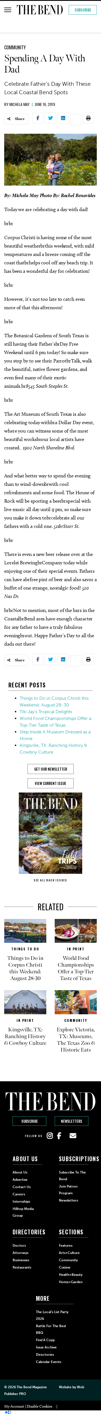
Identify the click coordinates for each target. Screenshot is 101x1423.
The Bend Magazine (32, 1387)
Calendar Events (48, 1362)
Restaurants (22, 1267)
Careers (19, 1194)
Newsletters (71, 1121)
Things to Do (25, 948)
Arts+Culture (69, 1253)
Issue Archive (46, 1347)
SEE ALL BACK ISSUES (50, 880)
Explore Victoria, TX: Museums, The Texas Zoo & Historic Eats (76, 1039)
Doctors (19, 1246)
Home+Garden (70, 1282)
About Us (20, 1172)
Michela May (19, 104)
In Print (75, 948)
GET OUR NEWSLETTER (50, 769)
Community (15, 47)
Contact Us (22, 1187)
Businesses (21, 1260)
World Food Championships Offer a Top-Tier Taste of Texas (76, 968)
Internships (21, 1201)
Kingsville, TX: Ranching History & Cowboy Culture (25, 1036)
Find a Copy (45, 1340)
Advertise (20, 1180)
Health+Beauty (70, 1275)
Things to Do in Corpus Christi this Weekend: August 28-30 (25, 968)
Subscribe (83, 10)
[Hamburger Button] (7, 10)
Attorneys (20, 1253)
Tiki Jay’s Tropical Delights (46, 711)
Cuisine (64, 1267)
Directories (45, 1355)
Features (65, 1246)
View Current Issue (50, 783)
